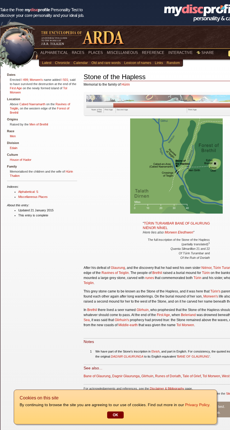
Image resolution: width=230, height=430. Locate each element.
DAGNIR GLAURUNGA (127, 356)
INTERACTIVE (180, 53)
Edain (13, 148)
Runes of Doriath (168, 376)
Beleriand (188, 315)
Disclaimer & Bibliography (167, 388)
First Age (16, 88)
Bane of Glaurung (97, 376)
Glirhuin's (122, 320)
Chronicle (62, 63)
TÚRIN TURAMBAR (159, 223)
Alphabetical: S (28, 191)
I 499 (24, 79)
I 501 (64, 79)
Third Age (192, 110)
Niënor (206, 268)
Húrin (125, 84)
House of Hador (20, 159)
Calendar (80, 63)
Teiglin (89, 283)
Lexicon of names (137, 63)
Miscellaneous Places (33, 196)
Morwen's (36, 79)
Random (173, 63)
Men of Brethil (38, 124)
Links (159, 63)
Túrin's (215, 291)
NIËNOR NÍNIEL (155, 228)
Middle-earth (128, 325)
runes (149, 278)
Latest (46, 63)
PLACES (95, 53)
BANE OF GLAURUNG (192, 223)
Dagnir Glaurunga (126, 376)
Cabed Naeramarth (32, 104)
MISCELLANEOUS (122, 53)
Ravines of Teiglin (115, 273)
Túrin (206, 273)
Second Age (122, 110)
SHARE (207, 53)
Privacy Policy (197, 404)
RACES (78, 53)
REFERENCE (153, 53)
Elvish (155, 351)
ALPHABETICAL (54, 53)
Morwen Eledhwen (179, 232)
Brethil (157, 273)
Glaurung (118, 268)
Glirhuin (143, 310)
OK (115, 415)
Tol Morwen (185, 325)
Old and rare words (106, 63)
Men (13, 136)
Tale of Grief (192, 376)
